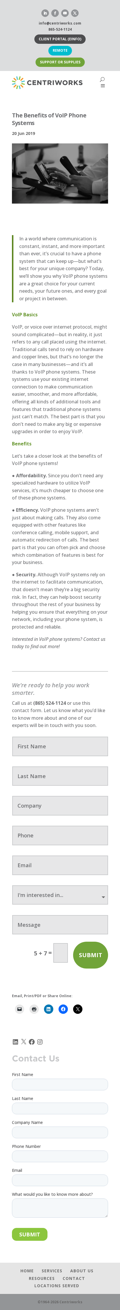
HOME (27, 1270)
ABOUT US (81, 1270)
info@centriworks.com (60, 23)
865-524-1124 (60, 29)
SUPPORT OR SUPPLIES (60, 62)
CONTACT (74, 1278)
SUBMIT (90, 955)
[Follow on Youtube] (65, 13)
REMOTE (60, 50)
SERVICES (52, 1270)
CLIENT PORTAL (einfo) (60, 39)
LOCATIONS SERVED (56, 1285)
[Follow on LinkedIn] (45, 13)
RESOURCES (42, 1278)
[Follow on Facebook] (55, 13)
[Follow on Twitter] (75, 13)
